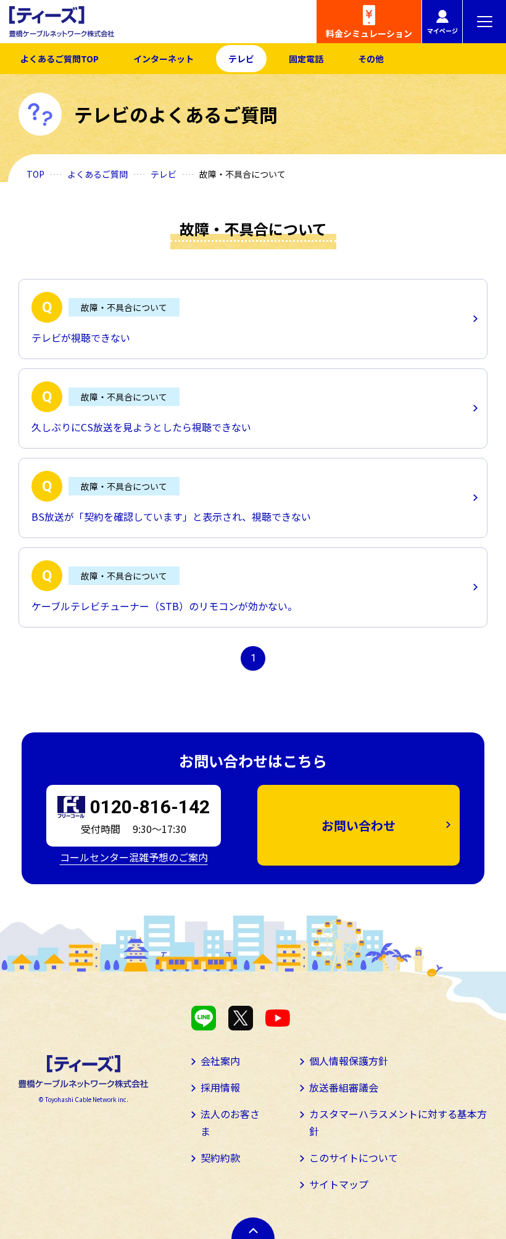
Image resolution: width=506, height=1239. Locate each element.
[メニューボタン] (484, 21)
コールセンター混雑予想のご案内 (134, 857)
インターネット (163, 58)
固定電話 (306, 58)
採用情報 (220, 1087)
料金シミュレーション (369, 33)
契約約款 (220, 1157)
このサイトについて (353, 1157)
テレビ (241, 58)
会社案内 (220, 1060)
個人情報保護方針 (348, 1060)
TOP (35, 174)
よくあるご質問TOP (59, 58)
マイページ (442, 30)
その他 (371, 58)
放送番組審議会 (343, 1087)
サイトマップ (338, 1184)
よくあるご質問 (97, 174)
